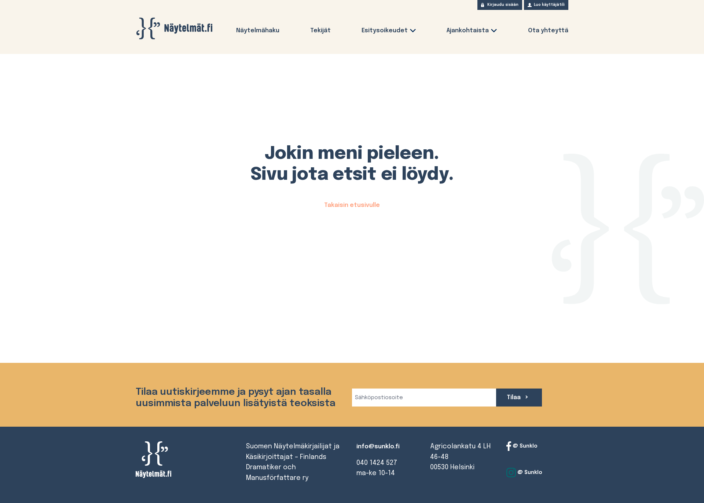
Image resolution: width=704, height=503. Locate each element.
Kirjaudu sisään (502, 5)
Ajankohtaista (468, 31)
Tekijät (320, 31)
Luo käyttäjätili (549, 5)
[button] (413, 32)
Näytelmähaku (257, 31)
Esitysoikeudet (385, 31)
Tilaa (514, 397)
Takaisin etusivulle (352, 205)
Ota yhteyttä (548, 31)
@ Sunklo (524, 446)
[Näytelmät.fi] (174, 28)
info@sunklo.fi (378, 447)
